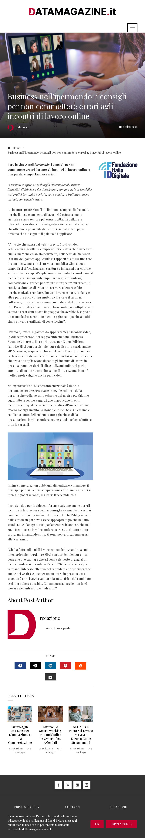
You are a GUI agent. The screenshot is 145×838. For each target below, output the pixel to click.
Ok (97, 824)
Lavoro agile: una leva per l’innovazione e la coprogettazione (20, 735)
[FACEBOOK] (20, 665)
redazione (50, 618)
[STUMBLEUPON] (80, 666)
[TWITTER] (35, 665)
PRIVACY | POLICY (26, 807)
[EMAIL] (50, 676)
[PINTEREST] (65, 665)
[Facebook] (58, 785)
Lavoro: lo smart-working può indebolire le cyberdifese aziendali (50, 735)
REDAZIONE (118, 807)
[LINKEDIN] (50, 665)
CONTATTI (72, 807)
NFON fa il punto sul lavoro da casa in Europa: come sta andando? (81, 735)
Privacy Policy (121, 824)
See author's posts (58, 628)
